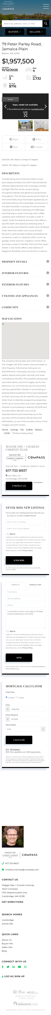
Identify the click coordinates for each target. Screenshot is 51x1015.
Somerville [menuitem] (7, 924)
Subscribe (19, 560)
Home (5, 430)
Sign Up (20, 976)
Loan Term (10, 692)
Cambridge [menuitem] (8, 920)
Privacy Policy (27, 550)
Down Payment (12, 715)
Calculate (19, 740)
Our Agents (38, 482)
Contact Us (19, 486)
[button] (45, 23)
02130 (7, 433)
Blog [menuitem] (4, 951)
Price (8, 705)
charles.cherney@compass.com (22, 870)
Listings (14, 430)
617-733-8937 (16, 471)
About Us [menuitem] (7, 940)
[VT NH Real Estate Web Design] (25, 1003)
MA (22, 430)
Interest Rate (11, 725)
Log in (8, 976)
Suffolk (29, 430)
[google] (25, 802)
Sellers (35, 32)
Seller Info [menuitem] (7, 947)
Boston (38, 430)
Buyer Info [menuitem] (7, 943)
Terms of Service (11, 669)
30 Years (11, 697)
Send (19, 657)
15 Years (21, 697)
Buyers (14, 32)
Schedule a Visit (35, 585)
